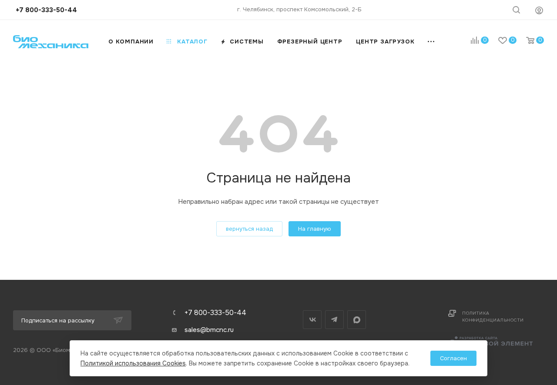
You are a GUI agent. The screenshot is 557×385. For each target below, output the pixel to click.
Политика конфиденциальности (492, 316)
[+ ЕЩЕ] (431, 41)
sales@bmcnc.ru (209, 329)
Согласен (453, 358)
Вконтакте (312, 319)
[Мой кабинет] (539, 10)
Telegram (334, 319)
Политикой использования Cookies (133, 363)
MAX (356, 319)
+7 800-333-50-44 (215, 312)
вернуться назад (249, 228)
